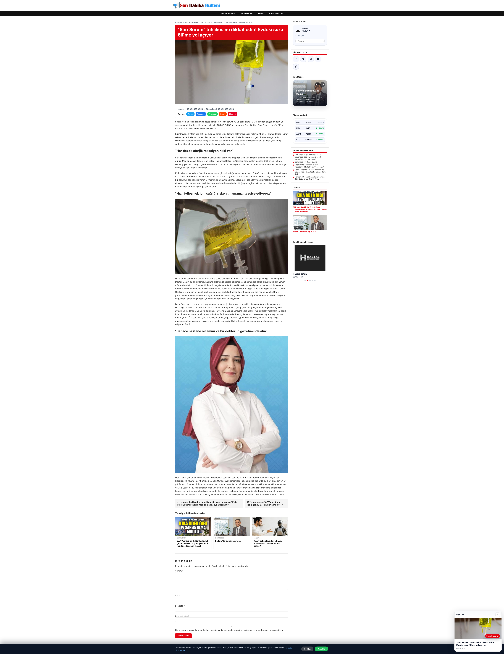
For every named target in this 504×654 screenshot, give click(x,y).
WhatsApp (212, 114)
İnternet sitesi (182, 616)
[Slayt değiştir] (305, 280)
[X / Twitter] (303, 59)
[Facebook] (296, 59)
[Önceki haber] (317, 84)
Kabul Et (321, 649)
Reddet (307, 649)
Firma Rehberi (247, 13)
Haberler (178, 22)
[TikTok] (296, 67)
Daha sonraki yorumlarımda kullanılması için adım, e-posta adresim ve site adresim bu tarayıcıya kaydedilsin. (229, 630)
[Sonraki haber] (323, 84)
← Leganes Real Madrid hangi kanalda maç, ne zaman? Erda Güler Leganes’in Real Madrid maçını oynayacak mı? (207, 503)
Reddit (222, 114)
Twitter (190, 114)
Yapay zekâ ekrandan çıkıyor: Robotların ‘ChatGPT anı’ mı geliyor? (309, 166)
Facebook (200, 114)
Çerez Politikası (276, 13)
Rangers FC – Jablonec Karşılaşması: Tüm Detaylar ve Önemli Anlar (310, 178)
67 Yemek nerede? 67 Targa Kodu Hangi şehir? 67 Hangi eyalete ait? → (264, 503)
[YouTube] (318, 59)
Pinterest (232, 114)
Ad (177, 595)
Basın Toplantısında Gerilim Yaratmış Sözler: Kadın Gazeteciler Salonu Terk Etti (310, 172)
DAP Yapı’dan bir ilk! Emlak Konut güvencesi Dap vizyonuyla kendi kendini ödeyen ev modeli (308, 157)
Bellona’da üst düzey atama (306, 162)
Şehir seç (300, 36)
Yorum (179, 570)
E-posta (180, 606)
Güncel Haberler (228, 13)
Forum (261, 13)
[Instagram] (311, 59)
